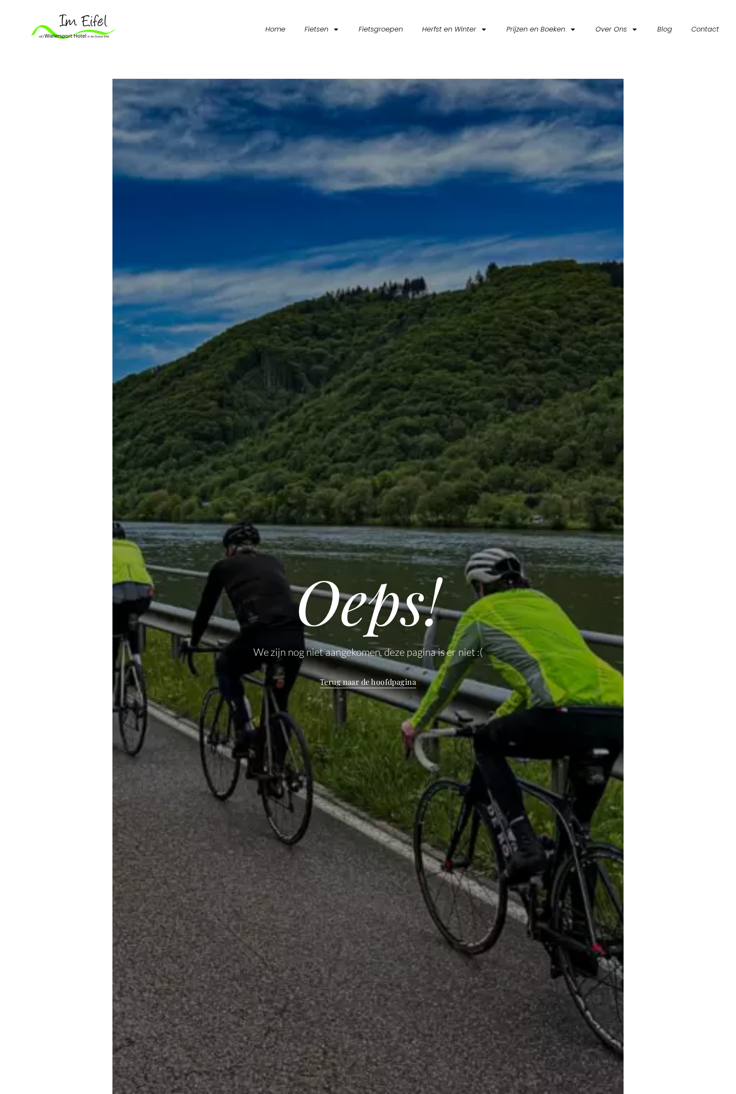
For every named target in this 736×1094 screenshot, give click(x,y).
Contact (705, 29)
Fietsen (316, 29)
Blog (664, 29)
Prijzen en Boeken (535, 29)
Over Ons (611, 29)
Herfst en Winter (449, 29)
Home (275, 29)
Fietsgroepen (381, 29)
